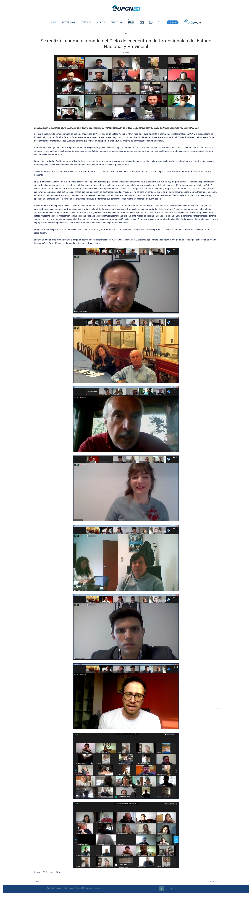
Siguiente (213, 881)
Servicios (86, 22)
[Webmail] (142, 22)
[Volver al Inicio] (126, 8)
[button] (126, 33)
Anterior (38, 881)
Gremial (126, 52)
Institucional (69, 22)
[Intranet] (151, 22)
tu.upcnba (116, 22)
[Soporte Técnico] (159, 22)
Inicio (54, 22)
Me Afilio (101, 22)
